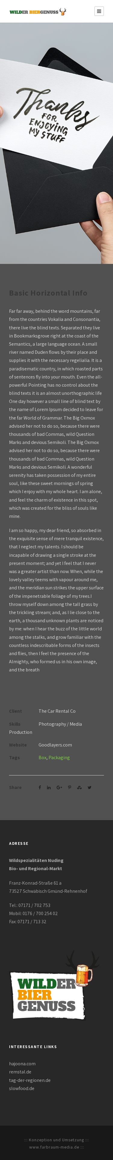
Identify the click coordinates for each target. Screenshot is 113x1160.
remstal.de (20, 1072)
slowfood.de (21, 1088)
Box (42, 757)
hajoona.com (22, 1063)
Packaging (59, 757)
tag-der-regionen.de (30, 1080)
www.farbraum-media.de (54, 1147)
